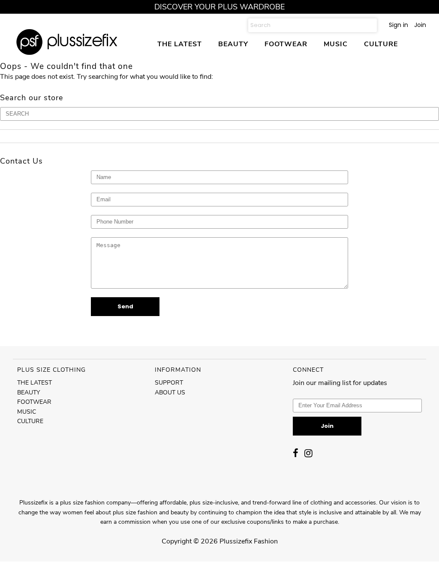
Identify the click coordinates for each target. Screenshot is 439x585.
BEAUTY (233, 43)
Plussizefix (236, 541)
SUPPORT (169, 383)
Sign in (398, 25)
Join (420, 25)
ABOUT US (170, 392)
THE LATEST (179, 43)
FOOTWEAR (286, 43)
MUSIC (336, 43)
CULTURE (381, 43)
